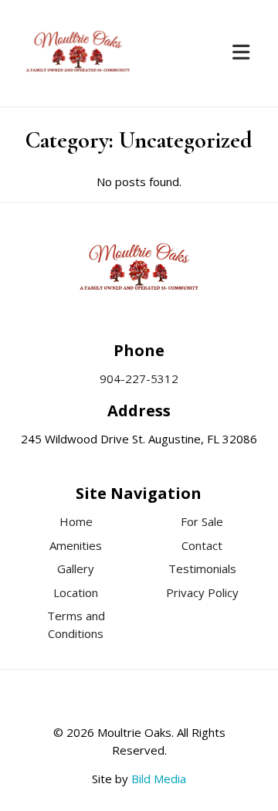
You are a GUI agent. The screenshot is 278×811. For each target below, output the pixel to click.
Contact (201, 545)
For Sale (202, 521)
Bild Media (158, 778)
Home (76, 521)
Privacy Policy (202, 592)
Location (75, 592)
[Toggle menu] (241, 53)
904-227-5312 (139, 378)
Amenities (75, 545)
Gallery (75, 568)
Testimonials (202, 568)
